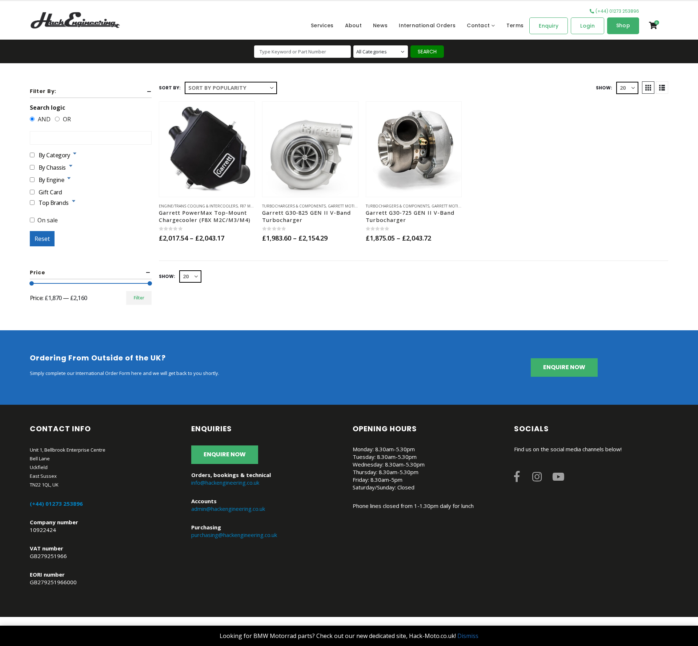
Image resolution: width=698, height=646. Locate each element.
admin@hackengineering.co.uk (228, 508)
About (353, 25)
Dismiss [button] (467, 636)
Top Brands (54, 202)
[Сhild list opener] (74, 153)
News (380, 25)
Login (587, 25)
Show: (604, 88)
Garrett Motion (344, 206)
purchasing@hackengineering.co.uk (234, 534)
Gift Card (50, 191)
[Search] (427, 51)
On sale (47, 220)
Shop (623, 25)
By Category (54, 154)
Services (322, 25)
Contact (478, 25)
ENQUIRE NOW (564, 367)
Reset (42, 239)
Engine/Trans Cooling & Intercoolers (198, 206)
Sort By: (170, 88)
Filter (139, 298)
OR (66, 119)
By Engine (51, 179)
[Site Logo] (75, 20)
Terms (515, 25)
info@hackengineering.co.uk (225, 482)
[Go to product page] (206, 149)
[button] (648, 87)
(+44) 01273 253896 (617, 11)
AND (43, 119)
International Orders (427, 25)
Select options (206, 187)
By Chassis (52, 166)
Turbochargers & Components (294, 206)
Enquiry (548, 25)
